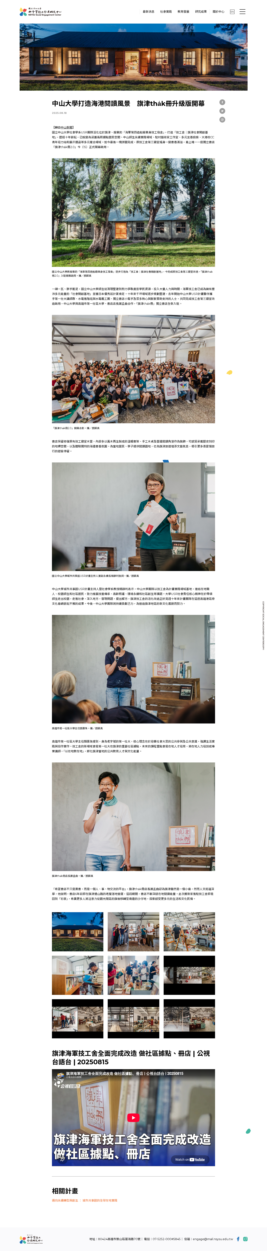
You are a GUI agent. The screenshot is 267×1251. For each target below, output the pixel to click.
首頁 (34, 85)
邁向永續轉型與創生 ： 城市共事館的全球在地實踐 (84, 1200)
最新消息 (45, 85)
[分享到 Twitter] (222, 111)
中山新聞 (66, 127)
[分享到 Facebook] (222, 102)
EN (232, 11)
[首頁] (40, 12)
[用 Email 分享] (222, 120)
